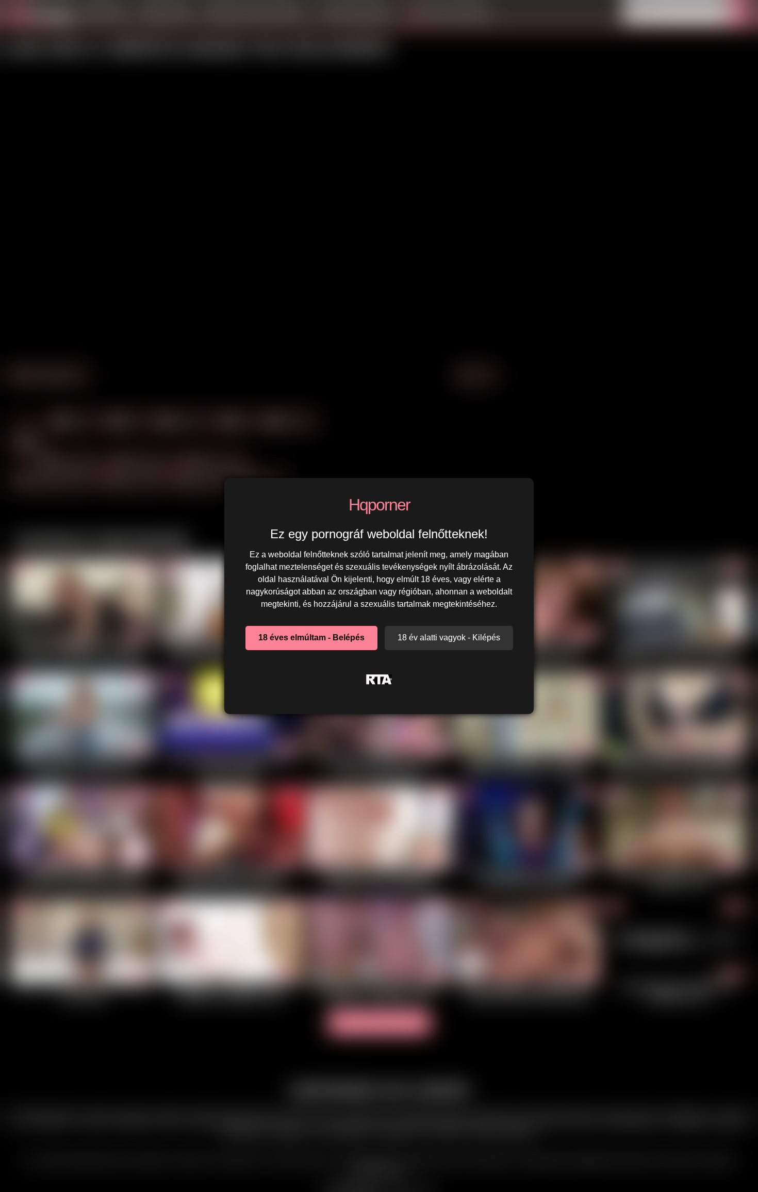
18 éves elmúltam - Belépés (311, 637)
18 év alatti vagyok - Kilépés (449, 637)
